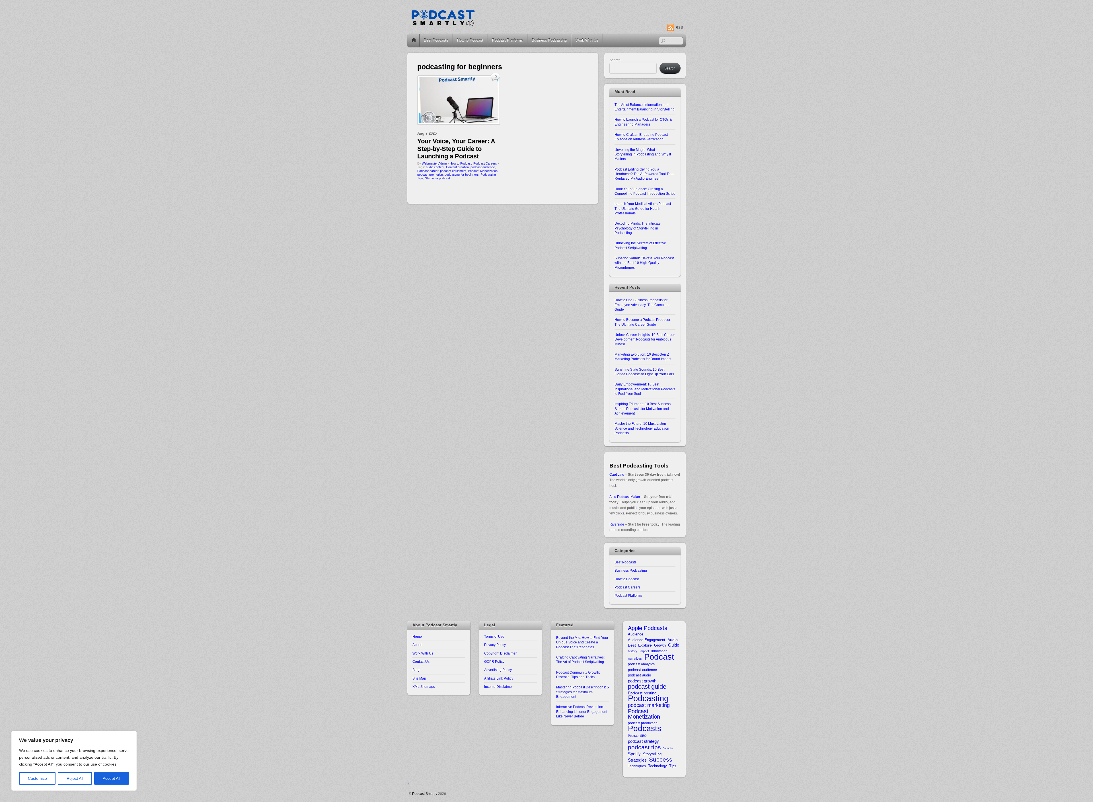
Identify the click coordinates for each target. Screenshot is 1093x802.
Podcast (659, 656)
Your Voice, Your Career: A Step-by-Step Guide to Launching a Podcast (456, 149)
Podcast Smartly (424, 793)
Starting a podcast (437, 178)
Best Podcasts (436, 40)
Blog (416, 670)
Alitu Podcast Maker (624, 497)
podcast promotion (430, 174)
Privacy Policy (495, 645)
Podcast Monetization (483, 171)
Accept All (111, 778)
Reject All (75, 778)
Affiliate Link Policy (498, 678)
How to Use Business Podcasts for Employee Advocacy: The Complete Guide (642, 304)
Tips (672, 766)
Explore (645, 645)
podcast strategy (643, 741)
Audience (635, 634)
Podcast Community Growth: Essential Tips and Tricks (578, 674)
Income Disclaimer (498, 686)
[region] (74, 761)
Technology (657, 766)
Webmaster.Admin (434, 163)
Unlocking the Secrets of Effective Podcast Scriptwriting (640, 245)
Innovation (659, 651)
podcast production (643, 723)
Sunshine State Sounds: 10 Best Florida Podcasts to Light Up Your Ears (644, 372)
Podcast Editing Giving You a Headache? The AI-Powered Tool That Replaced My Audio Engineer (644, 173)
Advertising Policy (498, 670)
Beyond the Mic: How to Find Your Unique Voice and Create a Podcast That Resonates (582, 642)
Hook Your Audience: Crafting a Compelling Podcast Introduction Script (645, 191)
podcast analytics (641, 664)
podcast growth (642, 680)
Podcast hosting (642, 693)
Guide (673, 645)
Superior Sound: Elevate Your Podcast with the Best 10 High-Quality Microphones (644, 262)
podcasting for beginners (462, 174)
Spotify (634, 753)
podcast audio (639, 675)
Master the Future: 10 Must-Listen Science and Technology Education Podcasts (642, 428)
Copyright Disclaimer (500, 653)
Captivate (616, 474)
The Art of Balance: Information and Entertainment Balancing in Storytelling (645, 107)
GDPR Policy (494, 661)
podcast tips (644, 747)
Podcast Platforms (507, 40)
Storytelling (652, 754)
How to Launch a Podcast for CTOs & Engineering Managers (643, 122)
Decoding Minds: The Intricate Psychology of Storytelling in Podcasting (638, 228)
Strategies (637, 760)
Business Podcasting (549, 40)
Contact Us (421, 661)
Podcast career (427, 171)
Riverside (616, 524)
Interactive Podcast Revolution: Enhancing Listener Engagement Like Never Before (581, 711)
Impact (644, 651)
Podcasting (648, 698)
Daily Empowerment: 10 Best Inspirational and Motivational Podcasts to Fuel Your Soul (645, 388)
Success (660, 759)
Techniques (637, 766)
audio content (435, 167)
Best (632, 645)
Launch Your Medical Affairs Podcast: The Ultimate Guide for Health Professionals (643, 208)
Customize (37, 778)
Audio (672, 640)
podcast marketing (649, 705)
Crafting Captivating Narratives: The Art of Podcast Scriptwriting (580, 659)
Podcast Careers (485, 163)
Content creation (457, 167)
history (632, 651)
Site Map (419, 678)
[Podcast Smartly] (442, 25)
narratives (635, 658)
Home (413, 40)
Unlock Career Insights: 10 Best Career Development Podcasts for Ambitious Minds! (645, 339)
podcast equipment (453, 171)
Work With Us (587, 40)
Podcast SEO (637, 735)
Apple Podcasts (647, 628)
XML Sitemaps (423, 686)
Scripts (668, 748)
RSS (679, 28)
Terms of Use (494, 636)
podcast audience (483, 167)
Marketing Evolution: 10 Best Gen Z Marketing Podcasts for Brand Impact (643, 356)
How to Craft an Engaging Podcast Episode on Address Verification (641, 137)
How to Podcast (470, 40)
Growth (660, 645)
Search (615, 60)
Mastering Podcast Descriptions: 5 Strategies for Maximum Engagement (582, 691)
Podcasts (644, 728)
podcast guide (647, 686)
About (417, 645)
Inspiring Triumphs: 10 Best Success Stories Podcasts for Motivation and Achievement (643, 408)
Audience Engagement (646, 640)
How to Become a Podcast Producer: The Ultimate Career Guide (643, 322)
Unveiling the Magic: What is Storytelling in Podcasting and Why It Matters (643, 154)
